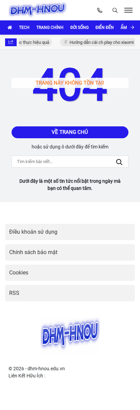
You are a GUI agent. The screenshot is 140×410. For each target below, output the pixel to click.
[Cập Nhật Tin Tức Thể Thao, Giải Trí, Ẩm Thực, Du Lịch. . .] (38, 10)
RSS (14, 293)
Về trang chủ (70, 132)
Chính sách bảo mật (33, 252)
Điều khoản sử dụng (33, 232)
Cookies (18, 272)
